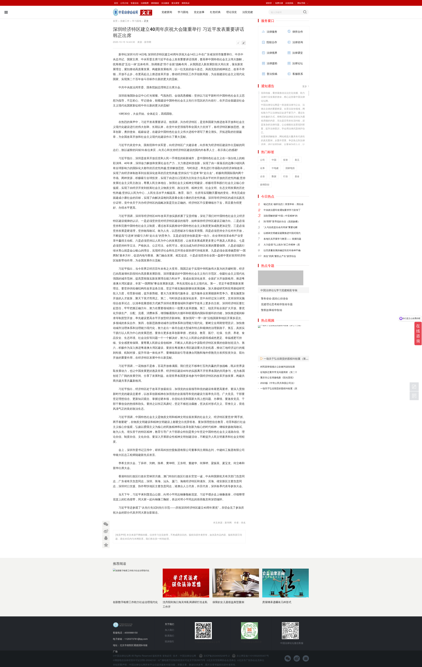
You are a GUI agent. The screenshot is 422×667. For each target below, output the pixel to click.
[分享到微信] (106, 523)
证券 (262, 168)
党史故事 (199, 12)
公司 (262, 159)
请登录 (269, 2)
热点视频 (267, 320)
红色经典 (215, 12)
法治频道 (165, 2)
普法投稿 (272, 74)
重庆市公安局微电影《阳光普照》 (277, 377)
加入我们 (169, 629)
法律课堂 (297, 53)
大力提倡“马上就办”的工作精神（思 (282, 244)
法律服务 (272, 31)
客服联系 (297, 74)
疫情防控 (264, 184)
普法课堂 (175, 2)
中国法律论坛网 (188, 655)
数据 (274, 176)
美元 (297, 159)
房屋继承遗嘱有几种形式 (276, 602)
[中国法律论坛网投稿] (414, 386)
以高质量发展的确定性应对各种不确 (282, 250)
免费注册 (279, 2)
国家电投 (290, 168)
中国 (274, 159)
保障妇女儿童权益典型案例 (228, 602)
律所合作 (297, 31)
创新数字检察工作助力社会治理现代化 (135, 602)
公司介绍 (124, 2)
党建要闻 (167, 12)
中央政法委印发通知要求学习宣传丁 (282, 209)
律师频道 (155, 2)
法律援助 (272, 63)
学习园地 (183, 12)
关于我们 (169, 624)
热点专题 (267, 265)
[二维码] (414, 395)
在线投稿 (289, 2)
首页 (116, 2)
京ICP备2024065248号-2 (217, 655)
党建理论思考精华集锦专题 (277, 304)
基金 (297, 176)
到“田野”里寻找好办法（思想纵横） (282, 221)
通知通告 (267, 85)
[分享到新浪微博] (106, 530)
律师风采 (186, 2)
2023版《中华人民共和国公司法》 (278, 383)
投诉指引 (169, 641)
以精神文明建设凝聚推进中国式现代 (282, 233)
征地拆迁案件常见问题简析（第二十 (278, 372)
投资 (285, 159)
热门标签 (267, 151)
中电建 (275, 168)
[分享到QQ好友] (106, 537)
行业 (285, 176)
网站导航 (301, 2)
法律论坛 (297, 63)
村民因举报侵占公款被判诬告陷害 (277, 366)
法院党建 (247, 12)
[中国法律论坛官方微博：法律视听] (297, 658)
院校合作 (272, 42)
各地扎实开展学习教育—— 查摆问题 (282, 238)
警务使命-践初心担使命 (274, 298)
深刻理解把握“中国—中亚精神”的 (281, 215)
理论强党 (231, 12)
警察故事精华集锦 (271, 310)
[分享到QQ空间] (106, 544)
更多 (304, 86)
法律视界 (145, 2)
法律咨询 (297, 42)
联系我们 (169, 635)
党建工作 (124, 20)
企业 (262, 176)
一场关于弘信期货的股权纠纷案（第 (278, 388)
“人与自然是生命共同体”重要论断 (281, 227)
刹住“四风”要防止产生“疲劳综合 (280, 256)
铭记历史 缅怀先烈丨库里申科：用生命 (283, 204)
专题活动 (134, 2)
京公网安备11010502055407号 (253, 655)
